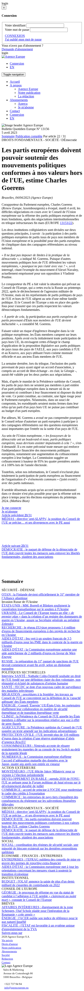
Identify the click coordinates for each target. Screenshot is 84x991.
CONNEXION (15, 36)
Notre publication (29, 92)
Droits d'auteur (10, 944)
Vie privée (7, 940)
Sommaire (8, 136)
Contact (15, 111)
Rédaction (7, 958)
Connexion (17, 63)
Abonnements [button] (19, 100)
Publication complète (28, 136)
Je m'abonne (26, 107)
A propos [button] (16, 85)
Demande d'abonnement (17, 49)
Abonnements (9, 951)
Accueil (15, 81)
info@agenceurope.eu (16, 987)
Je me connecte (11, 508)
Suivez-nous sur (12, 933)
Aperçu (23, 103)
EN (12, 67)
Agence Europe (28, 89)
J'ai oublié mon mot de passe (23, 39)
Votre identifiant (15, 25)
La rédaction (26, 96)
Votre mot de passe (17, 29)
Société (6, 955)
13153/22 (66, 223)
